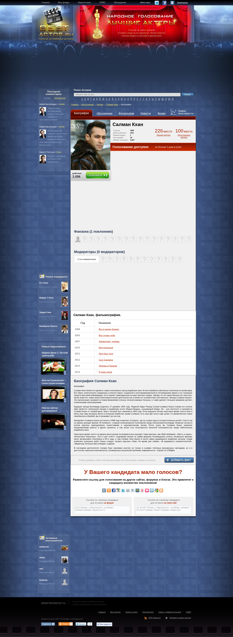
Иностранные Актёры (184, 136)
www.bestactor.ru (53, 603)
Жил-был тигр (106, 353)
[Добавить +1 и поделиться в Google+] (118, 490)
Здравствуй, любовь (109, 341)
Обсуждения (60, 98)
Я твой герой (105, 372)
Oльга (58, 152)
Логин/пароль (182, 2)
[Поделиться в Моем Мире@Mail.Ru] (137, 490)
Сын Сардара (106, 360)
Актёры (100, 104)
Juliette (62, 104)
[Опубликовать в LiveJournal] (133, 490)
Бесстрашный (106, 347)
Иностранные (87, 104)
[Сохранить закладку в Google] (156, 490)
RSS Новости (155, 618)
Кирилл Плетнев (46, 152)
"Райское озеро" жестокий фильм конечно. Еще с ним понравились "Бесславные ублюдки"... (51, 114)
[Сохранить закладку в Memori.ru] (147, 490)
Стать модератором (87, 259)
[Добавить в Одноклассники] (109, 490)
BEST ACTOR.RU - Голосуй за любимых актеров (56, 32)
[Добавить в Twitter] (123, 490)
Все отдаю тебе (107, 335)
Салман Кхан (112, 104)
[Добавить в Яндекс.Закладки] (142, 490)
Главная (74, 104)
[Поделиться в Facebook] (114, 490)
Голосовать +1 (97, 175)
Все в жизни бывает (109, 329)
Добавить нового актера (180, 618)
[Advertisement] (116, 66)
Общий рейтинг (164, 135)
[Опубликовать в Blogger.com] (161, 490)
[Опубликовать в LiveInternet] (128, 490)
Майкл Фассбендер (48, 104)
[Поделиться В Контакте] (104, 490)
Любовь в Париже (108, 366)
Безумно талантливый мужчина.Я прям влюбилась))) (56, 159)
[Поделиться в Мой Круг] (152, 490)
